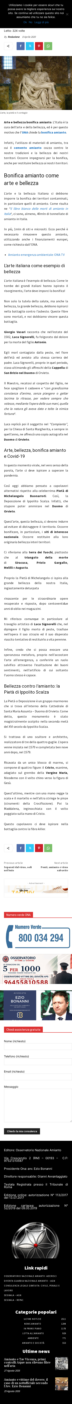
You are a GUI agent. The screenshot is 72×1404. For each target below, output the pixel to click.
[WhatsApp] (48, 46)
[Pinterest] (39, 46)
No (30, 22)
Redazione (14, 37)
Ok (25, 22)
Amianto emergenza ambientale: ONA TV (36, 255)
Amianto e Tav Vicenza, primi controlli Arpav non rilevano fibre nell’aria (27, 1363)
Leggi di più (41, 22)
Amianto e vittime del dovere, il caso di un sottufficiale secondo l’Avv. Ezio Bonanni (26, 1383)
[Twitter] (30, 46)
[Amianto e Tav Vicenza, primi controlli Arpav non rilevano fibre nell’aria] (61, 1363)
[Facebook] (21, 46)
